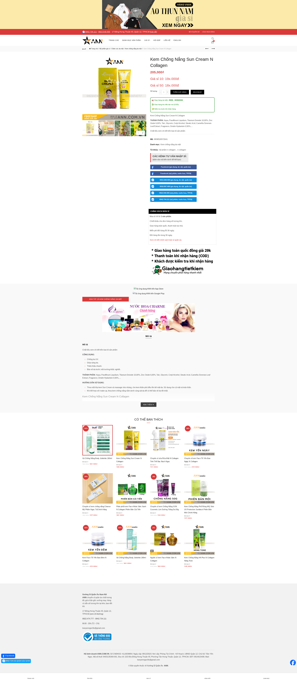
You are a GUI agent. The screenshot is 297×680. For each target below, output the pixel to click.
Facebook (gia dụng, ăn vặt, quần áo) (176, 167)
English (177, 40)
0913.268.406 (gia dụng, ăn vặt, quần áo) (176, 180)
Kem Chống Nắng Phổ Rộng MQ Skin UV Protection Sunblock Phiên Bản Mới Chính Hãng (199, 509)
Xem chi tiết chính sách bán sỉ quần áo (165, 240)
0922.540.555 (104, 32)
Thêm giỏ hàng (180, 92)
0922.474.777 (88, 619)
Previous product (207, 48)
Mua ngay (197, 92)
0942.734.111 (91, 32)
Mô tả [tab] (148, 336)
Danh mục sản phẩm (131, 40)
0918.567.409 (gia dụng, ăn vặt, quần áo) (176, 186)
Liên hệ (167, 40)
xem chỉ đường (96, 614)
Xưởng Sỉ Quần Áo (155, 666)
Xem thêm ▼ (148, 405)
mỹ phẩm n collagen (167, 150)
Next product (213, 48)
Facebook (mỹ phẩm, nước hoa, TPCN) (175, 173)
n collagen (181, 150)
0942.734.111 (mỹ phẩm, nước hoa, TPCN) (175, 199)
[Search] (213, 38)
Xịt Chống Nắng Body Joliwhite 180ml (97, 458)
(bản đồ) (153, 32)
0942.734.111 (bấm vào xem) (17, 661)
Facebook (9, 656)
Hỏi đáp (156, 40)
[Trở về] (84, 48)
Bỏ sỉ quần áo (194, 32)
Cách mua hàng (208, 32)
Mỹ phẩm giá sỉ (105, 49)
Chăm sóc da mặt (117, 49)
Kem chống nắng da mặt (133, 49)
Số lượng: (153, 91)
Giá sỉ (147, 40)
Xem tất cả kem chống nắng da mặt (105, 299)
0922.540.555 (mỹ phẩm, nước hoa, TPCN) (175, 193)
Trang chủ (114, 40)
